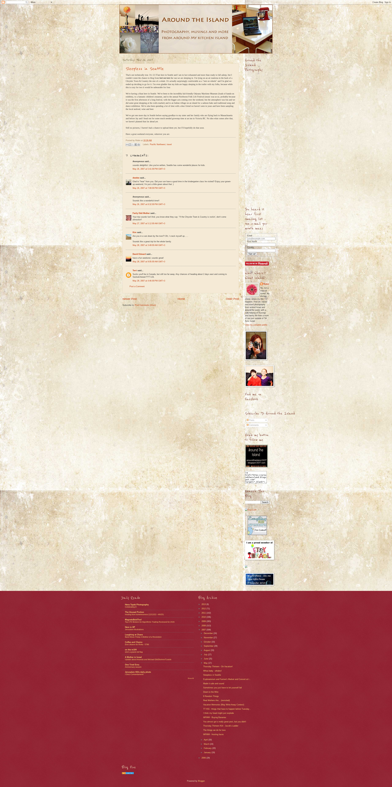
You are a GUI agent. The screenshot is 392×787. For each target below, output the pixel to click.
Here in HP (130, 627)
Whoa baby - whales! (212, 671)
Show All (191, 678)
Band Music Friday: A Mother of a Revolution (143, 637)
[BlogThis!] (130, 144)
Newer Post (130, 298)
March (207, 744)
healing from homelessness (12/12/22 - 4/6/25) (144, 614)
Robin (266, 284)
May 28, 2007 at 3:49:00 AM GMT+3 (149, 245)
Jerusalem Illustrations (134, 629)
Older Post (232, 298)
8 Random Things (211, 696)
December (208, 633)
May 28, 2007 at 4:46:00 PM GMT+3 (149, 281)
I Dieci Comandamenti (134, 674)
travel (169, 144)
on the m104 (131, 650)
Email (249, 235)
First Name (252, 241)
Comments (254, 425)
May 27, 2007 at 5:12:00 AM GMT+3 (149, 223)
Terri (135, 270)
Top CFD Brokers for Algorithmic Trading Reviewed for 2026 (150, 622)
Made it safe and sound (213, 683)
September (209, 646)
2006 (204, 758)
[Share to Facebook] (135, 144)
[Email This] (127, 144)
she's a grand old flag (134, 652)
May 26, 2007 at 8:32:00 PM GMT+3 (149, 204)
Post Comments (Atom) (145, 305)
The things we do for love (214, 730)
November (208, 637)
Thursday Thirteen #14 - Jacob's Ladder (220, 726)
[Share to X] (132, 144)
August (207, 650)
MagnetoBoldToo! (133, 619)
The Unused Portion (134, 612)
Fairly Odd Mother (141, 213)
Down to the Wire (210, 692)
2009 (204, 621)
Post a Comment (137, 286)
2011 (204, 613)
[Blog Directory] (128, 773)
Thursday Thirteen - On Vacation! (218, 666)
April (206, 740)
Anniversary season (133, 667)
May (206, 663)
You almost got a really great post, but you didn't (224, 722)
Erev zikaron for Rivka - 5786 (137, 644)
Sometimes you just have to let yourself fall (222, 687)
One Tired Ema (132, 665)
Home (181, 298)
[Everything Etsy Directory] (257, 534)
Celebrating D (131, 607)
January (207, 752)
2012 (204, 608)
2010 (204, 617)
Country (250, 247)
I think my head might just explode (218, 713)
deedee (136, 178)
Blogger (201, 781)
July (206, 654)
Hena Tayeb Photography (137, 604)
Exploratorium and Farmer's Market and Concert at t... (227, 679)
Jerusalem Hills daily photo (138, 672)
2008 (204, 625)
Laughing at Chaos (134, 634)
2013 (204, 604)
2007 (204, 630)
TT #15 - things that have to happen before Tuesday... (227, 709)
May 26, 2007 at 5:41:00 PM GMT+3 (149, 169)
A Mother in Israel (133, 657)
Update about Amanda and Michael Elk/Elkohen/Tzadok (148, 659)
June (206, 659)
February (208, 748)
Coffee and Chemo (133, 642)
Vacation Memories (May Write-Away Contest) (223, 705)
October (207, 642)
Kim (134, 232)
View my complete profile (256, 325)
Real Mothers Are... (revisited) (216, 700)
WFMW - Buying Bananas (214, 717)
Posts (251, 420)
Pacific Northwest (158, 144)
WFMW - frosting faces (213, 734)
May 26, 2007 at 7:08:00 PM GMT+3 (149, 188)
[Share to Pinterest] (138, 144)
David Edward (139, 254)
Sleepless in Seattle (145, 69)
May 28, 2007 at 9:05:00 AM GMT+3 (149, 261)
